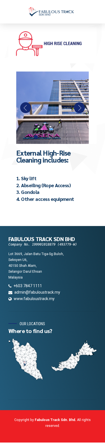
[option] (52, 108)
